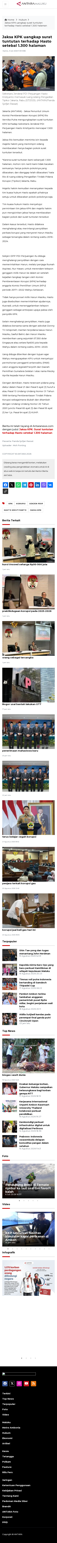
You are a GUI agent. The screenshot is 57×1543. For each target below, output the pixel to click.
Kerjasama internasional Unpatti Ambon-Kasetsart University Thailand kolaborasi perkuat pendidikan (34, 1107)
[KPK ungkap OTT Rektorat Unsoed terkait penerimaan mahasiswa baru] (28, 731)
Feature (7, 1467)
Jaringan (7, 1480)
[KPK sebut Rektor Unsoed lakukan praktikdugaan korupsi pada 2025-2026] (28, 591)
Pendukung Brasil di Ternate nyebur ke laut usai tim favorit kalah (28, 1188)
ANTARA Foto (10, 1511)
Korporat (7, 1517)
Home (11, 19)
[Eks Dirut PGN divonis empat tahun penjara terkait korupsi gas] (28, 864)
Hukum (23, 19)
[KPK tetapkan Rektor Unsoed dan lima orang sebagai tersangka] (28, 638)
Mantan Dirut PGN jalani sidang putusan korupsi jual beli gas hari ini (26, 928)
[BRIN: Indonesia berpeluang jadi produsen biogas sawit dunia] (28, 1055)
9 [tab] (44, 1248)
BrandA (6, 1506)
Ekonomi (7, 1438)
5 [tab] (37, 1200)
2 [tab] (24, 1200)
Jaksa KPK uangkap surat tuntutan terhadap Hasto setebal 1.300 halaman (26, 24)
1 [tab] (19, 1200)
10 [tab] (49, 1248)
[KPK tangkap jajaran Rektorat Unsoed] (25, 776)
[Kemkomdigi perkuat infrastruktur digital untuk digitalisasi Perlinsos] (9, 1126)
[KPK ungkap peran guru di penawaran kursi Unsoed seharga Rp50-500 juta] (28, 545)
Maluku (6, 1422)
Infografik (8, 1252)
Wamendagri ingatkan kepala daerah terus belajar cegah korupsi (25, 835)
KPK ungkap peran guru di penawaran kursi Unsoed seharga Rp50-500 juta (25, 563)
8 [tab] (39, 1248)
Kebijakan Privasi (12, 1490)
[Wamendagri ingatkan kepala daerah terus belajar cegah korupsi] (28, 817)
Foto (5, 1156)
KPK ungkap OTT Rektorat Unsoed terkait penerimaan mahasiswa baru (28, 749)
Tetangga (8, 1456)
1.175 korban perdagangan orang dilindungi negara (25, 1347)
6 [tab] (30, 1248)
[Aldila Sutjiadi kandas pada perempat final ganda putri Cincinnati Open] (9, 1018)
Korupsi (21, 504)
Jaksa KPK (35, 510)
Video (6, 1204)
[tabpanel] (28, 1181)
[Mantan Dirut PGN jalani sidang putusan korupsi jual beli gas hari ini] (28, 910)
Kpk (11, 504)
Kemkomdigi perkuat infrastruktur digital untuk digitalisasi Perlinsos (34, 1125)
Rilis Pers (7, 1472)
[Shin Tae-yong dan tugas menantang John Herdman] (9, 954)
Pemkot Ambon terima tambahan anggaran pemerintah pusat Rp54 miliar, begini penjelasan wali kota (36, 1000)
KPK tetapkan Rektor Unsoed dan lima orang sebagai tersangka (26, 656)
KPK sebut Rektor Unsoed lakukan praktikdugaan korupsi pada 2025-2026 (27, 609)
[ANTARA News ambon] (31, 4)
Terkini (6, 1393)
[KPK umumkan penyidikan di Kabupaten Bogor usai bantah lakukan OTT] (28, 684)
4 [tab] (33, 1200)
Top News (8, 1031)
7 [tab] (35, 1248)
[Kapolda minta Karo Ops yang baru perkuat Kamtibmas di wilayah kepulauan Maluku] (9, 969)
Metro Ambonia (11, 1427)
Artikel (6, 1443)
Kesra (5, 1451)
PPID (5, 1522)
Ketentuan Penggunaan (16, 1485)
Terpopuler (9, 941)
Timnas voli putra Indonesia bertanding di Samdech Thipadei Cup (35, 982)
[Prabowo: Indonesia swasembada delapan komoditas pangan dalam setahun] (9, 1141)
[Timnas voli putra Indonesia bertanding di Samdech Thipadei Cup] (9, 983)
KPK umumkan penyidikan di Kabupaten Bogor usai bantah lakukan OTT (27, 703)
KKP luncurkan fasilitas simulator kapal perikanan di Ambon (27, 1236)
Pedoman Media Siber (15, 1501)
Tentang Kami (10, 1496)
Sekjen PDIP (36, 504)
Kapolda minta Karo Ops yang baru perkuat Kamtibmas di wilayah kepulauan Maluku (36, 968)
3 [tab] (28, 1200)
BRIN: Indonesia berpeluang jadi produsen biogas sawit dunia (28, 1073)
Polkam (6, 1461)
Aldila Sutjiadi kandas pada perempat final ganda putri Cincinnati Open (35, 1017)
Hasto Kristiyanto (15, 510)
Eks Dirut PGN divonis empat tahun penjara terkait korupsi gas (23, 882)
